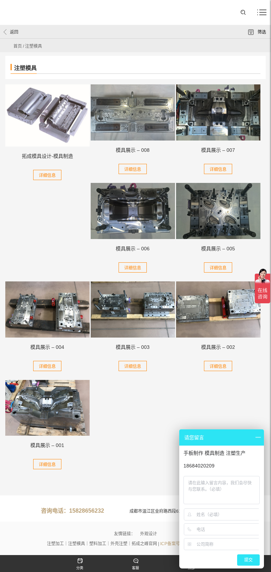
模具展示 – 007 (218, 150)
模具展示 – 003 (133, 347)
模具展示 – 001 (47, 445)
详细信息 (47, 175)
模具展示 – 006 (133, 248)
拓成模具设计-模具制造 (47, 156)
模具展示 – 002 (218, 347)
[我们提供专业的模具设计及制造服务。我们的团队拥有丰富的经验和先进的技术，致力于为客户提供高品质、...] (47, 115)
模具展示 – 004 (47, 347)
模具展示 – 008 (133, 150)
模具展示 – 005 (218, 248)
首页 (17, 46)
